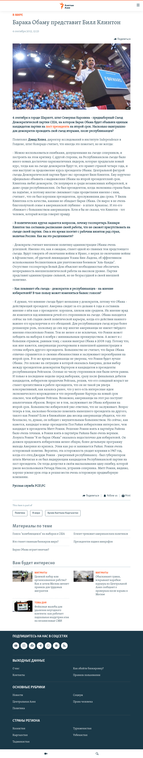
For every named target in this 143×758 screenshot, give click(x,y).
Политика (19, 708)
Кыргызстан (20, 735)
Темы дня (41, 602)
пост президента (57, 126)
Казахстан (19, 728)
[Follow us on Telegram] (40, 645)
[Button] (122, 39)
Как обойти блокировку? (88, 668)
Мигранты (41, 573)
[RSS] (64, 645)
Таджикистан (21, 741)
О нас (16, 668)
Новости (18, 695)
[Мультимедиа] (46, 753)
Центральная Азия (24, 701)
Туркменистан (82, 728)
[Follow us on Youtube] (16, 645)
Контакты (19, 675)
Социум (78, 695)
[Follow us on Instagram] (24, 645)
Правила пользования (86, 675)
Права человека (83, 701)
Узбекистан (80, 735)
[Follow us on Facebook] (32, 645)
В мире (18, 15)
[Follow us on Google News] (56, 645)
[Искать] (97, 753)
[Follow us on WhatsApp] (48, 645)
